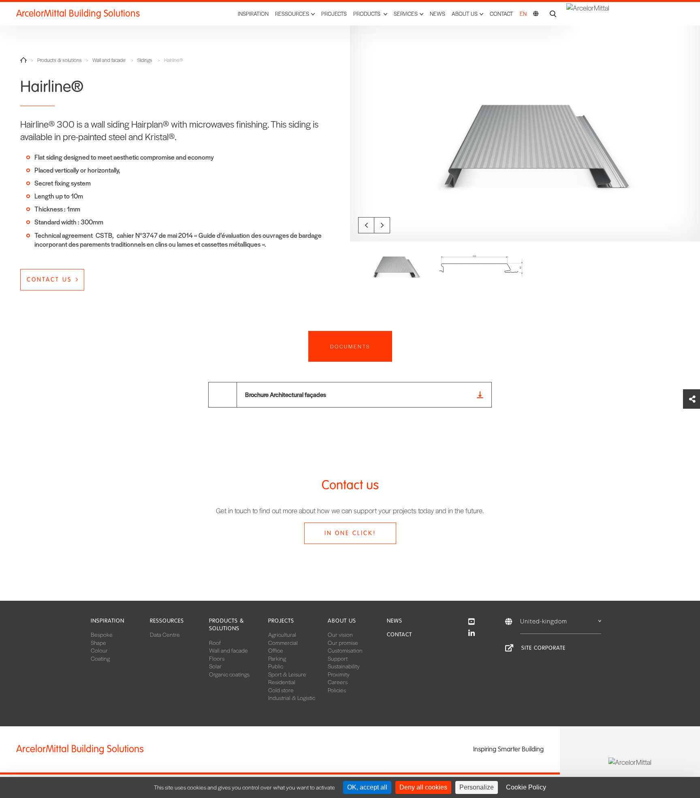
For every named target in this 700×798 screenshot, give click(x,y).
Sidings (144, 60)
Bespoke (102, 634)
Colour (99, 650)
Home (23, 60)
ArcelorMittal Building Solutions (78, 13)
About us (342, 620)
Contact (501, 13)
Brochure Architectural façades (285, 394)
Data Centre (165, 634)
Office (275, 650)
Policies (337, 690)
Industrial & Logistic (291, 697)
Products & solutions (59, 60)
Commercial (283, 642)
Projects (334, 13)
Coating (100, 658)
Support (338, 658)
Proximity (339, 674)
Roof (215, 642)
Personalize (476, 787)
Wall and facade (109, 60)
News (437, 13)
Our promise (343, 642)
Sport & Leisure (287, 674)
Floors (216, 658)
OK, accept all (367, 787)
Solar (215, 666)
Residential (281, 682)
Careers (338, 682)
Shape (98, 642)
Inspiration (253, 13)
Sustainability (344, 666)
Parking (277, 658)
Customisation (345, 650)
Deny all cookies (423, 787)
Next (382, 225)
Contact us (49, 279)
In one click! (350, 533)
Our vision (340, 634)
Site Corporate (543, 647)
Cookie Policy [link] (526, 787)
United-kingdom (543, 621)
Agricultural (282, 634)
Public (275, 666)
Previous (366, 225)
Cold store (281, 690)
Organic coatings (229, 674)
